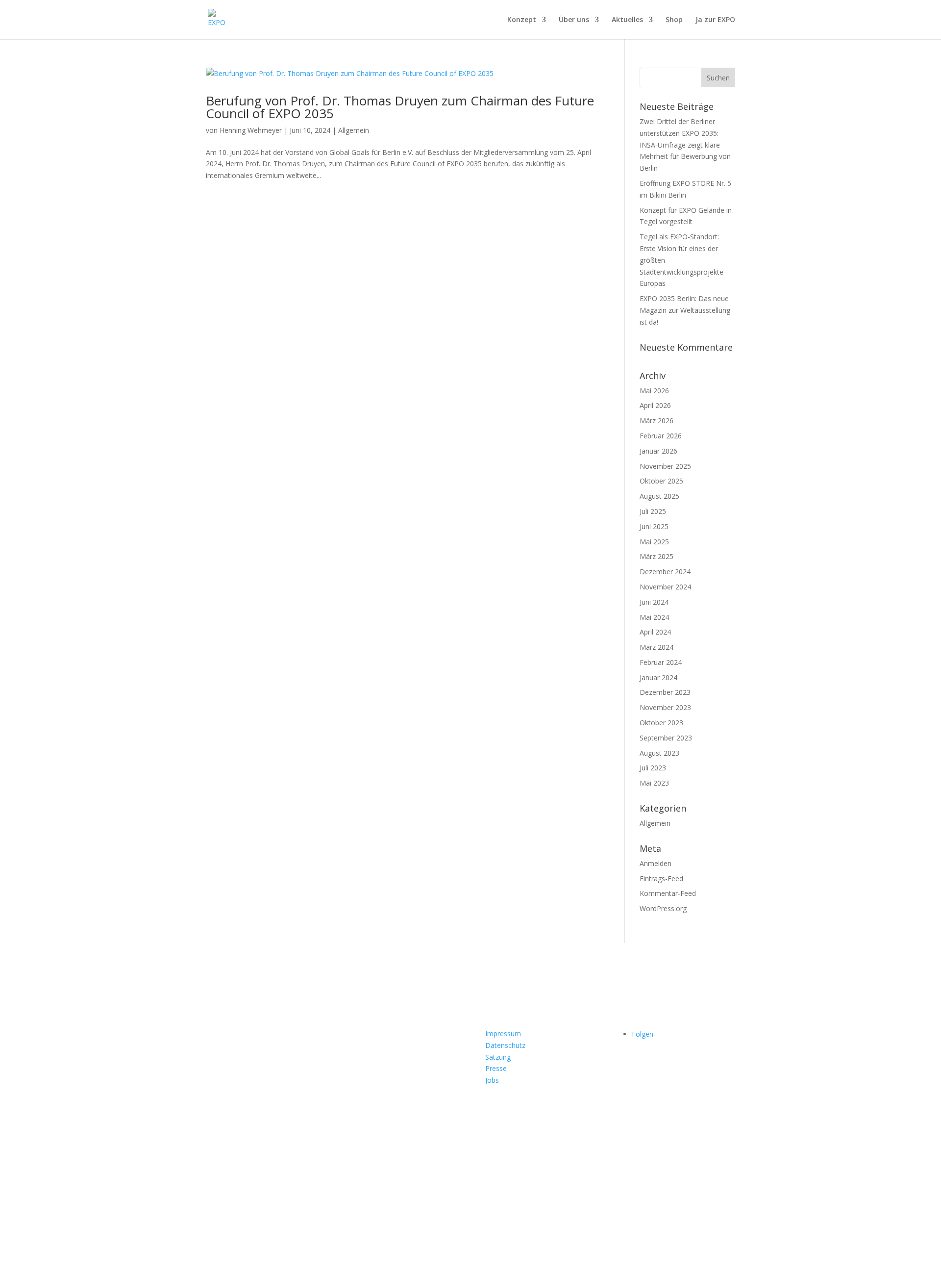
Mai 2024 (654, 617)
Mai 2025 (654, 541)
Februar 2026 (661, 435)
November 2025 (665, 466)
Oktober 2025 (661, 480)
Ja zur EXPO (715, 20)
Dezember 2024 (665, 571)
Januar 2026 (658, 451)
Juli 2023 (653, 767)
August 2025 (659, 496)
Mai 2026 (654, 390)
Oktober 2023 (661, 722)
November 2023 (665, 707)
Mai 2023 (654, 783)
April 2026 (655, 405)
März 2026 (656, 420)
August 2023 (659, 753)
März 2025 (656, 556)
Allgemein (353, 130)
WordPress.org (663, 908)
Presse (496, 1068)
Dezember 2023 (665, 692)
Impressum (503, 1033)
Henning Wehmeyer (251, 130)
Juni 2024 (654, 602)
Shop (674, 20)
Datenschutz (505, 1045)
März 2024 (656, 647)
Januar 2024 (658, 677)
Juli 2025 (653, 511)
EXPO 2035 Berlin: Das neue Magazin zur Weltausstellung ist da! (685, 310)
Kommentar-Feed (668, 893)
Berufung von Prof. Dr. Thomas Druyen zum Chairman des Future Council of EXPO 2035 (400, 107)
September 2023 (666, 737)
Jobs (492, 1080)
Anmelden (655, 863)
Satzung (498, 1057)
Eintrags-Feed (661, 878)
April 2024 (655, 632)
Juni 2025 (654, 526)
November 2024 (665, 586)
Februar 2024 (661, 662)
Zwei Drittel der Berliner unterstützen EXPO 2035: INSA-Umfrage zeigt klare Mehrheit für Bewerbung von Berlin (685, 145)
